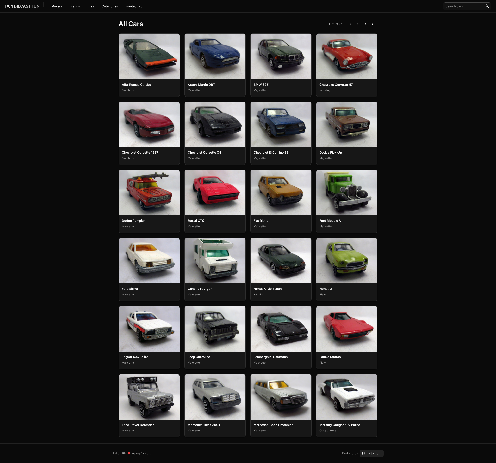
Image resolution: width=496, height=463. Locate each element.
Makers (56, 6)
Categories (110, 6)
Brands (75, 6)
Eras (91, 6)
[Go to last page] (373, 24)
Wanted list (134, 6)
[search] (487, 6)
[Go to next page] (365, 24)
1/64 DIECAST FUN (22, 6)
